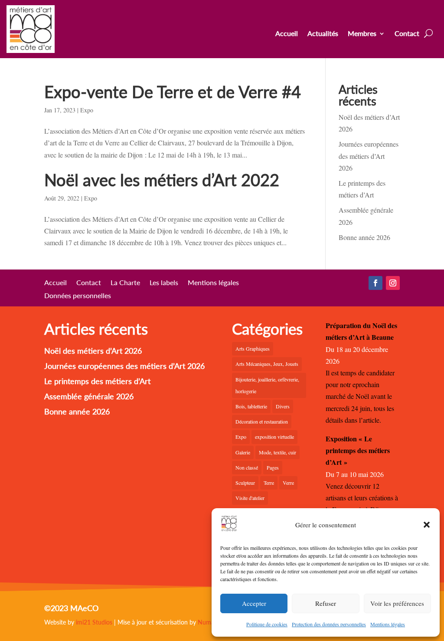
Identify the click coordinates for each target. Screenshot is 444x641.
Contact (407, 33)
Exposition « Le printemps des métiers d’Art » (358, 450)
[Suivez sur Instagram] (393, 283)
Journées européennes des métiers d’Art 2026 (368, 155)
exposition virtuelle (274, 436)
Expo (86, 110)
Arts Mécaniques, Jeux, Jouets (266, 363)
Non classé (246, 467)
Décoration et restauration (261, 421)
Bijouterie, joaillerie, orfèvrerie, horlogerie (267, 385)
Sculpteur (245, 482)
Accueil (286, 33)
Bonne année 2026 (364, 237)
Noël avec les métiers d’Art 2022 (161, 180)
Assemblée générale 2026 (89, 396)
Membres (362, 33)
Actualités (322, 33)
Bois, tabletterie (251, 406)
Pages (273, 467)
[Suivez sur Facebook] (375, 283)
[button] (426, 524)
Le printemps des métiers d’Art (97, 381)
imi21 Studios (94, 622)
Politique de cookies (266, 624)
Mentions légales (387, 624)
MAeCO (84, 608)
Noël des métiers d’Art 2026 (93, 350)
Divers (283, 406)
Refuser (325, 603)
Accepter (254, 603)
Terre (269, 482)
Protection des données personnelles (329, 624)
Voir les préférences (397, 603)
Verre (288, 482)
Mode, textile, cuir (277, 452)
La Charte (125, 282)
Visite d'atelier (249, 497)
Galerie (242, 452)
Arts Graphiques (252, 348)
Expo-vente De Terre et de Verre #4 (172, 92)
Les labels (164, 282)
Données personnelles (77, 296)
